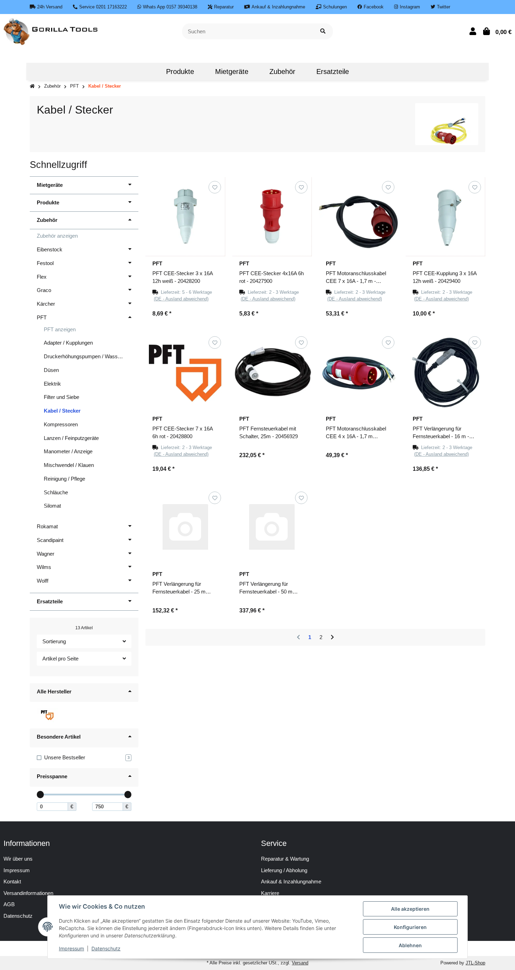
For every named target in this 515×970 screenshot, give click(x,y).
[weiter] (332, 637)
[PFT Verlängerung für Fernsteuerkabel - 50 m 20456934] (272, 527)
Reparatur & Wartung (285, 859)
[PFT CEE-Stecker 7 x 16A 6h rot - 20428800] (185, 372)
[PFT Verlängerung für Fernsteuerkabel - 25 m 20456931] (185, 527)
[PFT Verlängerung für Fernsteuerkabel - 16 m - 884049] (446, 372)
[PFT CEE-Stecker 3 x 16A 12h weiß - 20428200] (185, 217)
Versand (300, 962)
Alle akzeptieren (410, 909)
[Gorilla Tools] (51, 31)
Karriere (270, 893)
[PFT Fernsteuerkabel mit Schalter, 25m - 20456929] (272, 372)
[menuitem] (145, 71)
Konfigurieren (410, 927)
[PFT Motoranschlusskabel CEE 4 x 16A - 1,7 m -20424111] (359, 372)
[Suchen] (323, 31)
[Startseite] (32, 86)
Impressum (17, 870)
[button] (472, 31)
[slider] (40, 794)
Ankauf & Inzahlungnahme (291, 881)
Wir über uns (18, 859)
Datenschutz (106, 948)
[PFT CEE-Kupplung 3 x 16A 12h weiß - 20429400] (446, 217)
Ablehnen (410, 945)
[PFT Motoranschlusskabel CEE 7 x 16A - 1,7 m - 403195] (359, 217)
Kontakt (12, 881)
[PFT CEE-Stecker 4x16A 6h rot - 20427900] (272, 217)
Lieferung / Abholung (284, 870)
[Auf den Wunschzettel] (214, 187)
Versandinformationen (28, 893)
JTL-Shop (475, 962)
